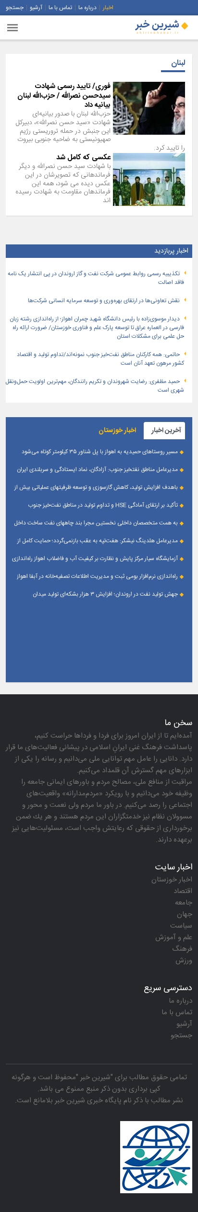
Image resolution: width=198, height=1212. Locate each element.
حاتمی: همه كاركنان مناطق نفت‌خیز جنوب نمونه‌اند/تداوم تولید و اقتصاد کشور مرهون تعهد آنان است (100, 359)
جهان (184, 914)
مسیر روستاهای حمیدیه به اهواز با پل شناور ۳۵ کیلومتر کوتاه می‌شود (100, 452)
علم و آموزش (173, 937)
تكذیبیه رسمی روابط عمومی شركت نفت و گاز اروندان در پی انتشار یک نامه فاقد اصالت (96, 278)
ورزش (183, 961)
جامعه (183, 903)
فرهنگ (182, 949)
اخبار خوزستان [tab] (117, 430)
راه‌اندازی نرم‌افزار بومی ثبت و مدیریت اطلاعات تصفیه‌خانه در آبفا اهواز (97, 576)
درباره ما (87, 8)
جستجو (15, 8)
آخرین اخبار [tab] (166, 430)
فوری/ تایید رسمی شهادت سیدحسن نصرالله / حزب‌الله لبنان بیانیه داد (64, 95)
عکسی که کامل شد (83, 158)
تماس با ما (60, 8)
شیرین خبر (95, 1078)
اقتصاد (182, 891)
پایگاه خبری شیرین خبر (88, 1101)
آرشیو (36, 8)
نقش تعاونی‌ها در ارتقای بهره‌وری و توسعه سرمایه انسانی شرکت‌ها (104, 300)
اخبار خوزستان (171, 880)
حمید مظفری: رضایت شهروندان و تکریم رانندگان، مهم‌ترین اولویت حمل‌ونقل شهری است (94, 386)
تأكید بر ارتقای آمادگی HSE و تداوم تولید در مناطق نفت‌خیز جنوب (103, 505)
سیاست (181, 926)
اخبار (108, 8)
